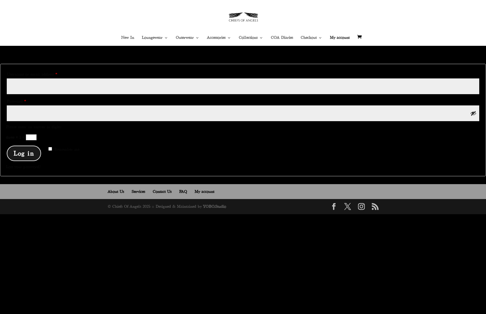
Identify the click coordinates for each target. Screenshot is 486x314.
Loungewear (152, 38)
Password (24, 101)
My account (340, 38)
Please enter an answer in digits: (34, 127)
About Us (116, 191)
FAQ (183, 191)
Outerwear (185, 38)
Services (138, 191)
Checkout (309, 38)
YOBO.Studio (214, 206)
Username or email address (40, 74)
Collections (248, 38)
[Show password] (473, 113)
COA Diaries (282, 38)
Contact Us (162, 191)
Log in (24, 153)
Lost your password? (23, 167)
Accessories (216, 38)
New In (127, 38)
